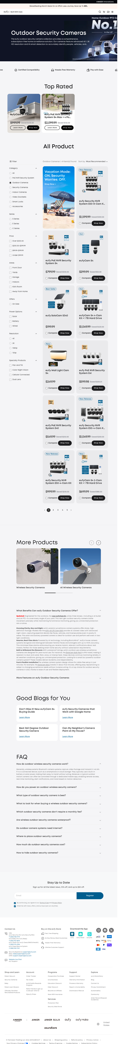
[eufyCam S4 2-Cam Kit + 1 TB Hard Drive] (92, 466)
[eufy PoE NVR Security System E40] (59, 411)
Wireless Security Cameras (30, 587)
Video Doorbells (19, 197)
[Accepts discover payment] (103, 940)
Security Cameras (20, 187)
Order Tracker (31, 975)
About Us (47, 1039)
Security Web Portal (55, 1006)
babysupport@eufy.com (21, 953)
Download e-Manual (76, 990)
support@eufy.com (29, 951)
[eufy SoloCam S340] (59, 301)
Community (95, 994)
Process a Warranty (76, 983)
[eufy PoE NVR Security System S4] (59, 246)
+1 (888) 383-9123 (14, 947)
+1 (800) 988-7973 (14, 936)
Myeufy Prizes (31, 993)
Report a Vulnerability (77, 986)
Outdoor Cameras (20, 183)
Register (90, 895)
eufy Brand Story (97, 975)
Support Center (74, 975)
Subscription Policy (89, 1043)
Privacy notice (92, 1039)
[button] (33, 127)
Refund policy (77, 1039)
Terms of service (55, 1043)
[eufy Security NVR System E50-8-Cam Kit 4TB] (92, 184)
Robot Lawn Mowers (12, 986)
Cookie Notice (72, 1043)
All (13, 173)
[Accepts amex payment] (109, 936)
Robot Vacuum (10, 975)
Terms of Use (44, 902)
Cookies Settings (38, 1043)
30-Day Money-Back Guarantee (56, 937)
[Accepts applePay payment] (98, 940)
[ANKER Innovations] (105, 2)
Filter (14, 161)
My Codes (29, 979)
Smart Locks (17, 202)
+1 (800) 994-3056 (14, 944)
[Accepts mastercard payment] (98, 944)
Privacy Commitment (98, 986)
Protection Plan (53, 1002)
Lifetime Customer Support (54, 947)
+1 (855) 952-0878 (14, 940)
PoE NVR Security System (23, 178)
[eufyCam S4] (92, 246)
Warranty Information (77, 979)
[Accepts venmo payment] (98, 948)
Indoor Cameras (19, 192)
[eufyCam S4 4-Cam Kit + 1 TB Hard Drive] (92, 301)
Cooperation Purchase (56, 975)
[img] (98, 936)
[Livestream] (108, 12)
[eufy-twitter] (111, 929)
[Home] (13, 12)
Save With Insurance (55, 994)
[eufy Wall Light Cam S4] (59, 356)
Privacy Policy (57, 902)
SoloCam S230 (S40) (74, 652)
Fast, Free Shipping (51, 933)
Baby (6, 983)
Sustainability (96, 990)
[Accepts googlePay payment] (109, 940)
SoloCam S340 (44, 664)
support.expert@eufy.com (22, 955)
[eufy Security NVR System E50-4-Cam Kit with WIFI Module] (92, 411)
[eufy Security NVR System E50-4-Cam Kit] (59, 466)
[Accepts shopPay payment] (109, 944)
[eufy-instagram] (98, 929)
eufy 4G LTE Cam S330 (54, 630)
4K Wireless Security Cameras (75, 587)
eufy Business (53, 979)
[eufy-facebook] (105, 929)
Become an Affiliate (55, 990)
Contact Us (95, 983)
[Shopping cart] (104, 12)
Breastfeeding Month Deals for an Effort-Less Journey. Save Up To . (59, 6)
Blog (92, 979)
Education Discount (55, 983)
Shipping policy (61, 1039)
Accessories (17, 206)
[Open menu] (112, 12)
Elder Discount (53, 986)
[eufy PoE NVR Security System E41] (92, 356)
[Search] (100, 12)
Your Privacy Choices (15, 1043)
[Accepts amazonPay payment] (103, 936)
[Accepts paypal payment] (103, 944)
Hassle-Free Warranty (52, 942)
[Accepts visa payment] (103, 948)
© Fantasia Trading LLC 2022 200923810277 (23, 1039)
